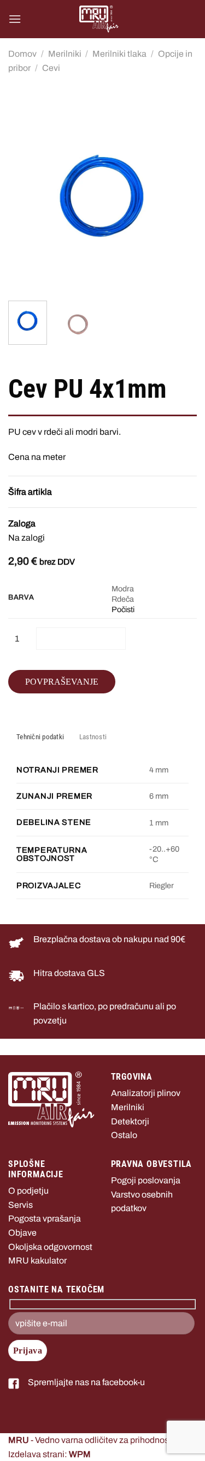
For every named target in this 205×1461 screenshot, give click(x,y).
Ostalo (124, 1135)
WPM (80, 1454)
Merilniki (64, 53)
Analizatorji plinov (145, 1093)
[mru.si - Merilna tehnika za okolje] (99, 19)
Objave (22, 1232)
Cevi (51, 68)
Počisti (123, 609)
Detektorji (130, 1121)
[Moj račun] (183, 19)
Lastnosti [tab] (93, 737)
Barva (21, 597)
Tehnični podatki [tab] (40, 737)
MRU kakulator (37, 1260)
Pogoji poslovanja (145, 1180)
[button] (14, 18)
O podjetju (28, 1190)
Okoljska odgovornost (50, 1247)
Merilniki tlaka (119, 53)
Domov (22, 53)
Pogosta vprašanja (44, 1218)
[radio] (154, 589)
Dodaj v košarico (81, 638)
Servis (20, 1204)
